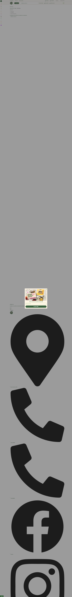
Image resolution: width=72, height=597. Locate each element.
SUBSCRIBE (36, 306)
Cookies (2, 596)
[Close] (46, 289)
